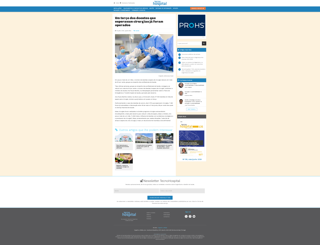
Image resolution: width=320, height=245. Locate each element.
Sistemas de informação (163, 8)
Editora (149, 214)
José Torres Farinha (190, 105)
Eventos (149, 218)
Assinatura (167, 212)
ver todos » (192, 109)
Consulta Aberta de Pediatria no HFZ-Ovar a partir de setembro (144, 147)
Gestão (151, 8)
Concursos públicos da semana (191, 54)
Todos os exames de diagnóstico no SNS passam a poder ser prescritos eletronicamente (192, 64)
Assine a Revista (197, 8)
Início (117, 3)
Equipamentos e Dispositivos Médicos (136, 8)
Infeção (175, 8)
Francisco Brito (188, 95)
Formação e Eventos (138, 10)
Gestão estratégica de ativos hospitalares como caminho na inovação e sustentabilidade (193, 101)
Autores (149, 216)
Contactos (167, 216)
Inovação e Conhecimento (122, 10)
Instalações (118, 8)
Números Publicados (128, 3)
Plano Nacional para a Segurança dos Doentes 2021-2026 (122, 147)
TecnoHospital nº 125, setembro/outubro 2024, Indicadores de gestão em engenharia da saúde (193, 70)
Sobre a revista (151, 212)
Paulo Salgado (188, 87)
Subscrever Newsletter (160, 197)
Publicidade (167, 214)
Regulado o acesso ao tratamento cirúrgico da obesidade (122, 167)
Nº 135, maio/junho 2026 (192, 159)
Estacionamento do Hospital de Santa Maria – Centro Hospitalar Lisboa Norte (164, 147)
